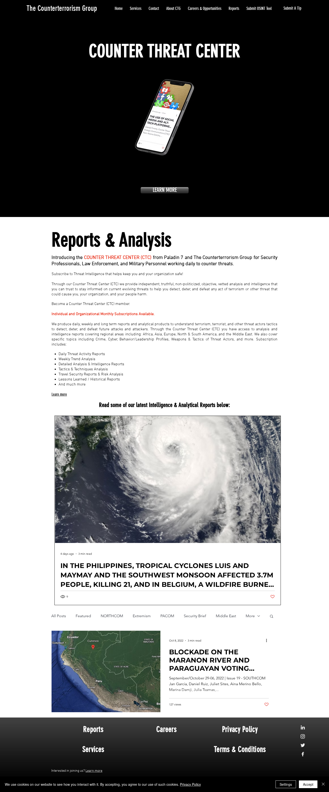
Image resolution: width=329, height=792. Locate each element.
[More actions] (268, 640)
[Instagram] (303, 736)
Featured (83, 616)
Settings (286, 784)
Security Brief (195, 616)
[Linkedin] (303, 727)
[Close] (323, 784)
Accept (308, 784)
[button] (271, 616)
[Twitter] (303, 745)
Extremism (142, 616)
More (250, 616)
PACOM (167, 616)
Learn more (94, 771)
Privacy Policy (190, 784)
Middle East (226, 616)
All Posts (58, 616)
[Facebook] (303, 754)
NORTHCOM (112, 616)
